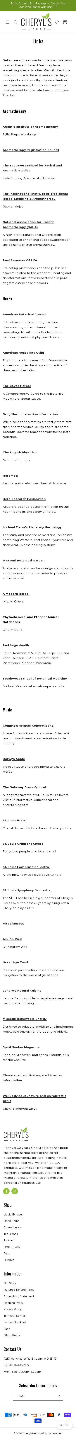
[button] (7, 22)
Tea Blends (11, 1234)
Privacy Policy (13, 1309)
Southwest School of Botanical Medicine (35, 678)
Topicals (9, 1240)
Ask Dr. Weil (12, 939)
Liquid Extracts (13, 1214)
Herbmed (10, 475)
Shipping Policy (13, 1303)
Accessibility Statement (19, 1296)
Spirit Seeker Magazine (21, 1047)
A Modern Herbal (16, 593)
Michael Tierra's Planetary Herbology (32, 527)
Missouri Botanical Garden (24, 560)
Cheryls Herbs (31, 1433)
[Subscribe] (59, 1396)
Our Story (10, 1283)
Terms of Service (15, 1315)
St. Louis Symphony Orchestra (27, 890)
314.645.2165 (21, 1365)
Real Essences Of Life (20, 260)
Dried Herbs (11, 1221)
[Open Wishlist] (57, 22)
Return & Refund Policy (19, 1289)
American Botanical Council (24, 314)
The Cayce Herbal (17, 386)
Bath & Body (12, 1247)
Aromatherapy (13, 1227)
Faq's (7, 1329)
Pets (7, 1253)
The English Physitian (20, 452)
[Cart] (65, 22)
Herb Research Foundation (24, 499)
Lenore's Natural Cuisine (22, 990)
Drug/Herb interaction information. (31, 414)
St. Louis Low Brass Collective (26, 867)
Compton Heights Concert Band (28, 725)
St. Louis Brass (14, 820)
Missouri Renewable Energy (25, 1019)
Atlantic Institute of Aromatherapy (30, 126)
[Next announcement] (71, 5)
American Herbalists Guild (23, 352)
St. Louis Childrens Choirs (23, 843)
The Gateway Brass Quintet (24, 787)
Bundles (9, 1260)
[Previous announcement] (5, 5)
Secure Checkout (15, 1322)
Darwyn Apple (14, 759)
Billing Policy (12, 1335)
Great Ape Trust (15, 962)
